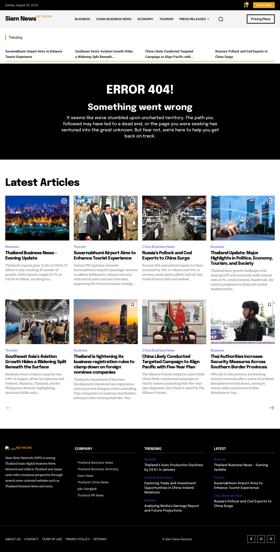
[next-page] (271, 408)
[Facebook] (251, 539)
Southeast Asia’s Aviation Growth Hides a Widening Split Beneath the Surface (35, 361)
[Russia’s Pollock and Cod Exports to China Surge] (174, 218)
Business (12, 246)
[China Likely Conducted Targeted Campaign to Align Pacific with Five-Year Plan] (174, 321)
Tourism (80, 246)
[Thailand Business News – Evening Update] (37, 218)
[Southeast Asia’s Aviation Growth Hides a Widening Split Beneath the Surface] (37, 321)
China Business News (158, 246)
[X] (271, 539)
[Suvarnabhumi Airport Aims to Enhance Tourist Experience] (106, 218)
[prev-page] (8, 408)
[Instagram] (261, 539)
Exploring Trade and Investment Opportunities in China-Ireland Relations (170, 488)
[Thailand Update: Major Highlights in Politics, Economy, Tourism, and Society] (243, 218)
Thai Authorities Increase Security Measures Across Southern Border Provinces (239, 361)
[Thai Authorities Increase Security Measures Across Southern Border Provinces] (243, 321)
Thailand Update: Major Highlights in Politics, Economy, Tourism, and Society (242, 258)
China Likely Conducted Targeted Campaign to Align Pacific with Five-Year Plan (171, 361)
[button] (220, 19)
